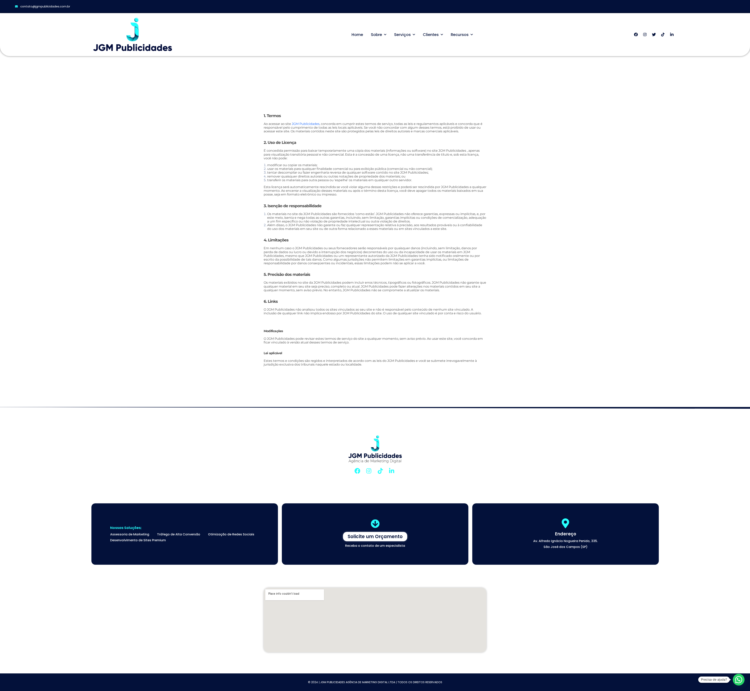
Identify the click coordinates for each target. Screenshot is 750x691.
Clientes (431, 34)
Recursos (460, 34)
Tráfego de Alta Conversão (178, 534)
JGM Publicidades (306, 124)
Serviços (402, 34)
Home (357, 34)
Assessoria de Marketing (129, 534)
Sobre (376, 34)
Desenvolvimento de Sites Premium (138, 540)
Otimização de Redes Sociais (231, 534)
